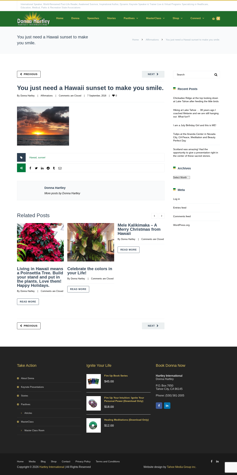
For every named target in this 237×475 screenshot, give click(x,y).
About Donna (27, 378)
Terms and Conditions (108, 461)
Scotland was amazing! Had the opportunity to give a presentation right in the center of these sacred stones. (195, 152)
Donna (75, 18)
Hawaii (33, 157)
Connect (196, 18)
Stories (111, 18)
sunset (41, 157)
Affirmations (152, 39)
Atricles (28, 413)
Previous (30, 74)
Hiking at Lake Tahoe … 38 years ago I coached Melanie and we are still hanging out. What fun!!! (196, 113)
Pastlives (129, 18)
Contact (66, 461)
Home (59, 18)
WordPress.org (181, 225)
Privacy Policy (83, 461)
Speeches (93, 18)
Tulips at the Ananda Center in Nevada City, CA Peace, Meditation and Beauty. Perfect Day (194, 137)
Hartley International (51, 466)
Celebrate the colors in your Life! (89, 270)
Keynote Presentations (32, 387)
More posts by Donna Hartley (62, 193)
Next (151, 74)
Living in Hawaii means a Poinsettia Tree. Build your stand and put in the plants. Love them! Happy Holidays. (40, 277)
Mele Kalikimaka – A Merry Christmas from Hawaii (139, 229)
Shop (176, 18)
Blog (43, 461)
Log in (176, 199)
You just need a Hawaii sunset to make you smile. (90, 87)
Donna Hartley (27, 95)
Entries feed (179, 207)
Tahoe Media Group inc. (181, 466)
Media (32, 461)
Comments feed (182, 216)
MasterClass (153, 18)
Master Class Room (34, 430)
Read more (28, 301)
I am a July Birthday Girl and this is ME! (194, 125)
